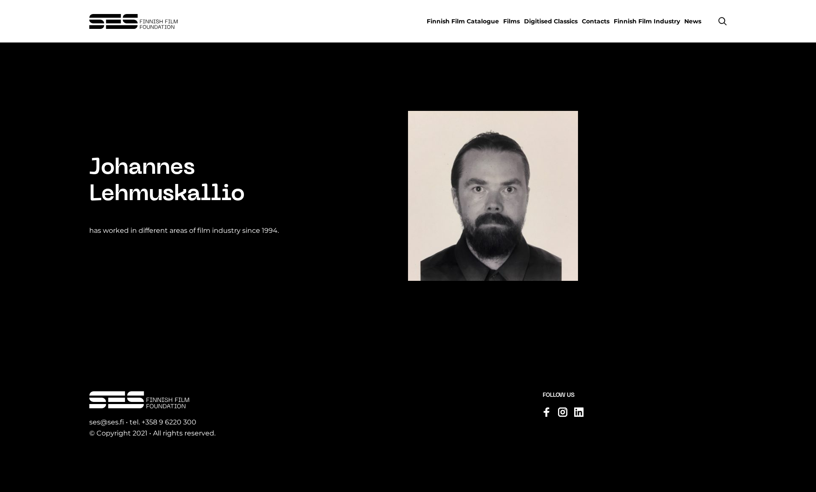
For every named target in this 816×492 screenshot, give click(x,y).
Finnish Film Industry (647, 21)
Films (511, 21)
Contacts (595, 21)
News (692, 21)
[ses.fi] (133, 21)
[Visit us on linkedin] (579, 412)
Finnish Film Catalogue (463, 21)
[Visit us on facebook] (546, 412)
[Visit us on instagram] (563, 412)
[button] (722, 21)
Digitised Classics (551, 21)
